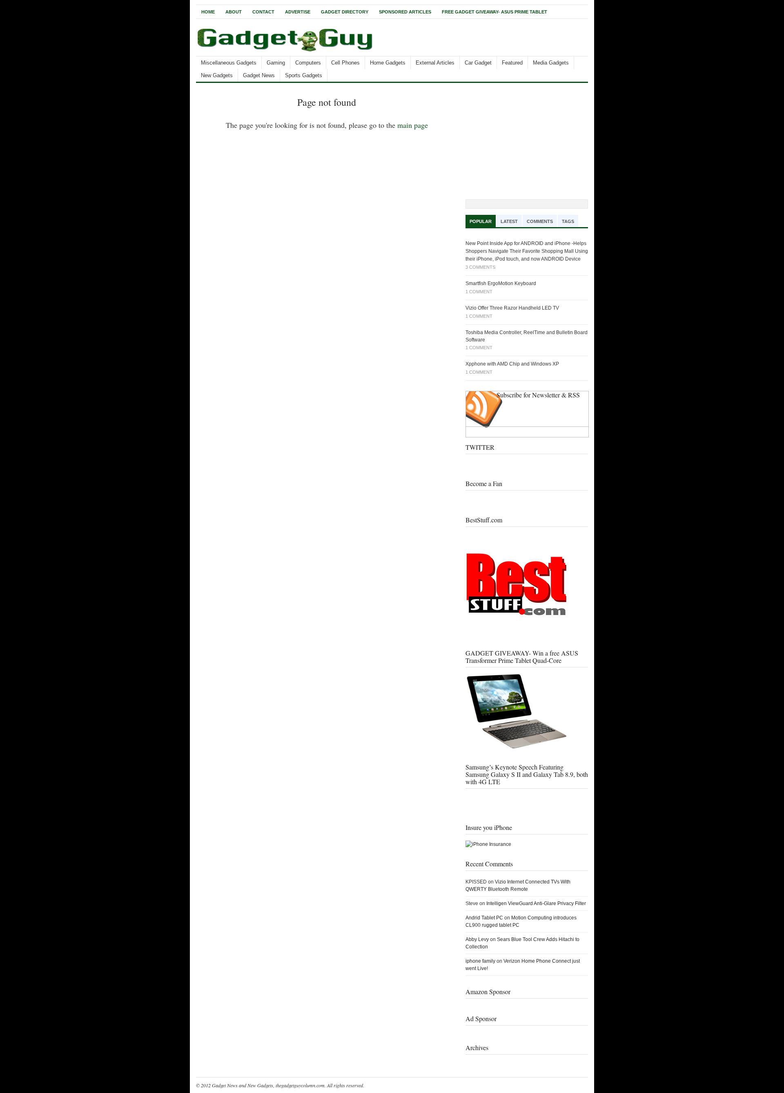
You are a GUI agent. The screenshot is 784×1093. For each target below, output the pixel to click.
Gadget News (259, 75)
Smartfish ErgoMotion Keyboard (501, 283)
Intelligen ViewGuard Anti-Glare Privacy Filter (536, 903)
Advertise (297, 11)
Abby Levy (477, 939)
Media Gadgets (551, 63)
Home (208, 11)
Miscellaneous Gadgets (228, 63)
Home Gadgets (387, 63)
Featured (512, 63)
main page (412, 125)
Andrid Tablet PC (484, 918)
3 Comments (480, 267)
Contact (263, 11)
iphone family (480, 961)
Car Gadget (478, 63)
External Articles (435, 63)
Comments (540, 221)
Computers (308, 63)
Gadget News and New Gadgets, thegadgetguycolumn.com (268, 1085)
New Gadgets (217, 75)
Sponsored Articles (405, 11)
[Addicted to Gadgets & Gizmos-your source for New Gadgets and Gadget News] (287, 53)
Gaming (276, 63)
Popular (481, 221)
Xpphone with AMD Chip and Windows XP (512, 364)
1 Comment (479, 291)
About (233, 11)
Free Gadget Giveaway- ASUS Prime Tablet (494, 11)
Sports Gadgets (303, 75)
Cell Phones (345, 63)
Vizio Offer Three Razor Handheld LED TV (512, 308)
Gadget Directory (344, 11)
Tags (568, 221)
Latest (509, 221)
